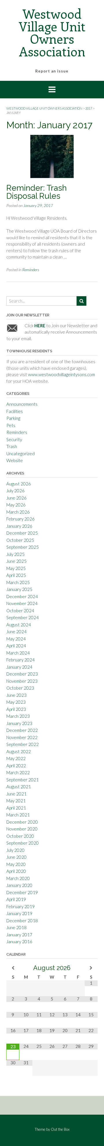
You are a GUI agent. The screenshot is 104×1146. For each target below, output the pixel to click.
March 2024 (18, 652)
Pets (10, 425)
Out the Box (60, 1129)
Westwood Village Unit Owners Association (52, 32)
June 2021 (16, 793)
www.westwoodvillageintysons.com (61, 374)
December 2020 (22, 821)
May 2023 (16, 702)
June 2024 (16, 631)
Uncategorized (20, 453)
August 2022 (18, 751)
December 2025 (22, 532)
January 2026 (19, 526)
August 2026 (18, 483)
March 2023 (18, 716)
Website (14, 460)
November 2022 (22, 737)
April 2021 (16, 807)
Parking (13, 418)
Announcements (22, 404)
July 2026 (15, 490)
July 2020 (15, 850)
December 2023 (22, 673)
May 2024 (16, 638)
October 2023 (20, 687)
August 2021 (18, 786)
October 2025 (20, 540)
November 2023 (22, 681)
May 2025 (16, 568)
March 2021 (18, 814)
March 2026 (18, 511)
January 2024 (19, 666)
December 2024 (22, 596)
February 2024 (20, 659)
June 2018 (16, 927)
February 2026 (20, 518)
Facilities (14, 411)
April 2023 (16, 709)
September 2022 (22, 744)
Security (14, 439)
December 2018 (22, 920)
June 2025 (16, 561)
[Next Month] (91, 968)
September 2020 (22, 842)
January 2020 (19, 885)
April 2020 (16, 871)
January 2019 (19, 913)
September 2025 (22, 547)
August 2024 (18, 624)
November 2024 (22, 603)
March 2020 (18, 878)
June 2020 (16, 857)
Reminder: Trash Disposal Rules (36, 192)
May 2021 (16, 800)
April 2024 (16, 645)
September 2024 (22, 617)
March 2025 (18, 582)
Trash (11, 446)
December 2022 (22, 730)
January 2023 (19, 723)
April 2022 (16, 765)
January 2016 (19, 941)
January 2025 (19, 589)
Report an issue (51, 71)
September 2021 (22, 779)
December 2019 (22, 892)
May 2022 (16, 758)
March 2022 (18, 772)
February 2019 (20, 906)
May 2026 (16, 504)
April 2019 (16, 899)
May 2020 (16, 864)
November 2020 (22, 828)
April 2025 (16, 575)
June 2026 (16, 497)
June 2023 (16, 695)
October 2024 (20, 610)
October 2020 (20, 836)
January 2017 (19, 934)
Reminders (30, 269)
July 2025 (15, 554)
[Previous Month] (12, 968)
